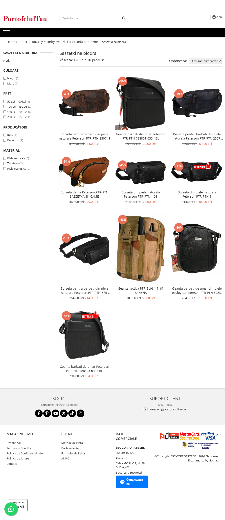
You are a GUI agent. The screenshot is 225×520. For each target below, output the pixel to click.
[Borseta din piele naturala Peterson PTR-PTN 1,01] (141, 172)
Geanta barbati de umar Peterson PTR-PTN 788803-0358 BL (84, 368)
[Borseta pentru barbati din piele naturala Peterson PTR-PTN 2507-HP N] (197, 103)
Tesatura (13, 163)
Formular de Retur (73, 453)
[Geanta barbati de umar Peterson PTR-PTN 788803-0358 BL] (84, 336)
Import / (25, 42)
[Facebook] (39, 413)
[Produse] (7, 33)
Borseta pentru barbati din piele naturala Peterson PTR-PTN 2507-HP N (196, 136)
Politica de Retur (72, 448)
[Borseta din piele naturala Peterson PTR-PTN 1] (197, 172)
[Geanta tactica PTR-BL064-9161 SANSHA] (141, 249)
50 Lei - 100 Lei (16, 101)
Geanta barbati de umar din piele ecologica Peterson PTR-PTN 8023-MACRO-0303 (197, 290)
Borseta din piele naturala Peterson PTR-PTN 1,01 (141, 194)
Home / (12, 42)
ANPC (65, 458)
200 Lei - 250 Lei (17, 117)
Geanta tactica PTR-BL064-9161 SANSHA (140, 290)
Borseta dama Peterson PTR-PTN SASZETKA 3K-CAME (84, 194)
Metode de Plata (72, 443)
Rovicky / (39, 42)
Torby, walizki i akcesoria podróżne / (74, 42)
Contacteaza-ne (135, 481)
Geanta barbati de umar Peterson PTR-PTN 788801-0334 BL (140, 136)
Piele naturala (16, 158)
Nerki (6, 60)
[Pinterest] (47, 413)
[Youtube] (55, 413)
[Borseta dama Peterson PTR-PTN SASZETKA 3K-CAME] (84, 172)
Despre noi (14, 443)
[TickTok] (72, 413)
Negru (11, 78)
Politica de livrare (18, 458)
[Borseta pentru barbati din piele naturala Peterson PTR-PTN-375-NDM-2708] (84, 248)
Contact (12, 464)
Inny (10, 135)
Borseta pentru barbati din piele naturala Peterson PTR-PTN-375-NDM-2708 (84, 290)
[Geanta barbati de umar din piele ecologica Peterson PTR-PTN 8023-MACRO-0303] (197, 249)
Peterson (13, 140)
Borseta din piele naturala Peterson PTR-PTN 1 (197, 194)
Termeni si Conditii (19, 448)
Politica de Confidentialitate (25, 453)
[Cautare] (124, 18)
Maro (10, 83)
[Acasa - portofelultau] (25, 18)
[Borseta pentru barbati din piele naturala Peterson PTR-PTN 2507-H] (84, 102)
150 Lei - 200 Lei (17, 112)
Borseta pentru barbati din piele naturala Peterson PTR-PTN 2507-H (84, 136)
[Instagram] (80, 413)
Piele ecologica (16, 169)
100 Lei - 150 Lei (17, 106)
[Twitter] (64, 413)
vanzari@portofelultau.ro (168, 409)
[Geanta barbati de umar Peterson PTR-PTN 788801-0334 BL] (141, 102)
